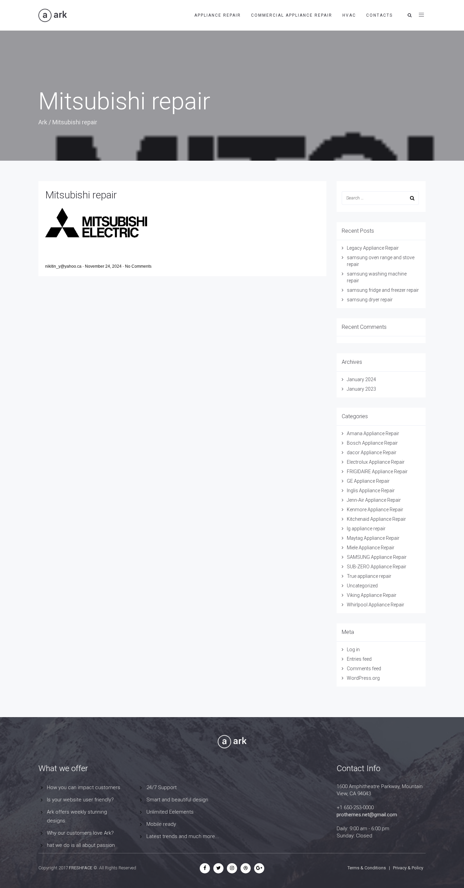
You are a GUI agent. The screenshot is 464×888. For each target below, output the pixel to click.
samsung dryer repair (370, 299)
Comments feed (364, 668)
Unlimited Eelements (170, 812)
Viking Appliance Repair (371, 595)
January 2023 (361, 389)
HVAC (349, 15)
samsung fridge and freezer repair (383, 290)
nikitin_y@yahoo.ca (64, 266)
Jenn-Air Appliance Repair (374, 500)
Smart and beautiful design (177, 800)
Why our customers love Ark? (80, 833)
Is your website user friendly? (80, 800)
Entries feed (359, 659)
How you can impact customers (83, 787)
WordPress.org (363, 678)
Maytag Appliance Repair (373, 538)
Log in (353, 649)
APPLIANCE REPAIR (217, 15)
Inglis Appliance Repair (371, 490)
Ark (42, 122)
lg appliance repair (366, 528)
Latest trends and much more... (182, 836)
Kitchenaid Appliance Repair (376, 519)
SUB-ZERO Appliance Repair (376, 566)
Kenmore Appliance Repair (375, 509)
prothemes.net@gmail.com (367, 815)
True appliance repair (369, 576)
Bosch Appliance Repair (372, 443)
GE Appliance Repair (368, 481)
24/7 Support (161, 787)
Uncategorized (362, 585)
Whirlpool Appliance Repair (375, 604)
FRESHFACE (80, 867)
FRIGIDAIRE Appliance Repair (377, 471)
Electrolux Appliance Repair (376, 462)
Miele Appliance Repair (370, 547)
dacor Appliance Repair (371, 452)
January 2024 (361, 379)
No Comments (138, 266)
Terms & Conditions (366, 867)
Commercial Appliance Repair (291, 15)
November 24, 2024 (104, 266)
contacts (379, 15)
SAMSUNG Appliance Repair (377, 557)
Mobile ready (161, 824)
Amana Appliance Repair (373, 433)
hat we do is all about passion (81, 845)
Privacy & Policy (408, 867)
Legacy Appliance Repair (373, 248)
